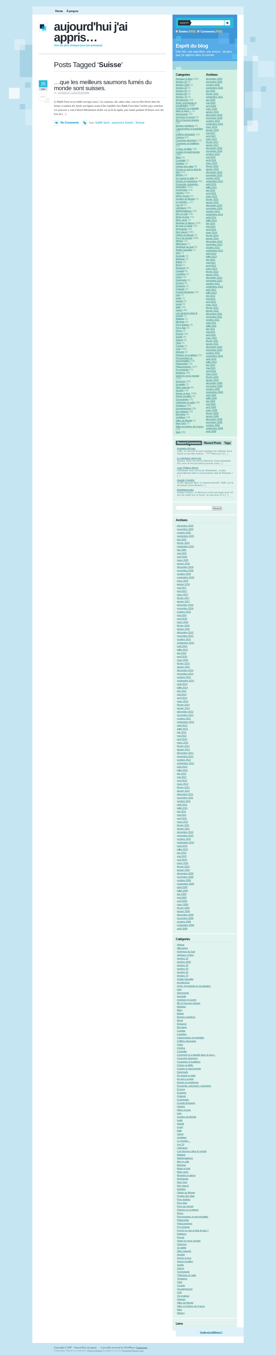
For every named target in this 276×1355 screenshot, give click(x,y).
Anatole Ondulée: (186, 480)
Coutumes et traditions (187, 143)
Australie (180, 256)
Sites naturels (183, 387)
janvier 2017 (212, 145)
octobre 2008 (213, 425)
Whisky (179, 175)
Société (179, 390)
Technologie (182, 399)
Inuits (178, 298)
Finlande (180, 289)
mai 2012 (210, 298)
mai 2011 (210, 332)
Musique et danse (185, 223)
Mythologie (181, 229)
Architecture (182, 100)
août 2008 (211, 431)
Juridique (180, 417)
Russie (179, 333)
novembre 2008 (214, 422)
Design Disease (94, 1350)
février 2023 (212, 94)
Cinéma (180, 137)
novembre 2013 (214, 244)
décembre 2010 (214, 347)
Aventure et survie (185, 117)
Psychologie (182, 369)
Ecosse (180, 283)
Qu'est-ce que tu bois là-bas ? (193, 1230)
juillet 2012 (211, 292)
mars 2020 (211, 109)
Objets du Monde (185, 235)
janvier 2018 (212, 130)
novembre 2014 (214, 208)
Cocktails (180, 160)
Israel (179, 304)
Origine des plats (184, 166)
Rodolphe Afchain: (186, 448)
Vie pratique (182, 411)
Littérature (181, 208)
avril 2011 (211, 335)
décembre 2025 (214, 78)
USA (178, 349)
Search (227, 22)
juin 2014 (210, 223)
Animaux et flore (184, 78)
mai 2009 (210, 404)
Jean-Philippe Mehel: (188, 468)
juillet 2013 (211, 256)
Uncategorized (183, 408)
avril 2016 (211, 160)
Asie (178, 253)
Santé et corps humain (187, 375)
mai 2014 (210, 226)
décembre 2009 (214, 383)
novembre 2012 (214, 280)
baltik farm (103, 122)
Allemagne (181, 244)
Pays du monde (184, 238)
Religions (180, 372)
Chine (179, 277)
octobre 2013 (213, 247)
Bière (178, 157)
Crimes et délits (184, 149)
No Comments (69, 122)
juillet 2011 (211, 325)
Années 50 (181, 91)
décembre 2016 (214, 148)
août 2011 (211, 322)
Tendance (181, 405)
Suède (179, 336)
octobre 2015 (213, 178)
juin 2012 (210, 295)
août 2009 (211, 395)
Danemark (181, 280)
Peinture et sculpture (186, 355)
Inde (178, 295)
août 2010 (211, 359)
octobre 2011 (213, 319)
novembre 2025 (214, 81)
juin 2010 (210, 365)
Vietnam (180, 352)
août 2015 (211, 184)
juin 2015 (210, 190)
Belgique (180, 259)
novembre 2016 (214, 151)
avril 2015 (211, 193)
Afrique (179, 240)
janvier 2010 (212, 380)
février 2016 (212, 166)
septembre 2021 (214, 97)
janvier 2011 (212, 344)
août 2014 (211, 217)
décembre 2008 (214, 419)
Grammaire (182, 189)
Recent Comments (189, 443)
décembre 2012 (214, 277)
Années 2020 (183, 84)
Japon (179, 310)
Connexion (141, 1347)
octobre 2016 (213, 154)
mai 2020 (210, 103)
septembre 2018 (214, 124)
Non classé (182, 232)
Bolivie (179, 262)
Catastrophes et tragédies (189, 128)
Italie (178, 307)
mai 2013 (210, 262)
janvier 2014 (212, 238)
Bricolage (180, 414)
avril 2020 (211, 106)
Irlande (179, 301)
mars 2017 (211, 139)
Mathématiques (184, 211)
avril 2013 (211, 265)
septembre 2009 (214, 392)
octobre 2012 (213, 283)
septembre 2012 (214, 286)
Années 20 (181, 81)
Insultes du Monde (185, 199)
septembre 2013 (214, 250)
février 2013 (212, 271)
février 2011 (212, 341)
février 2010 (212, 377)
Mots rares (181, 220)
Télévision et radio (185, 402)
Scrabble (180, 384)
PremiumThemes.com (133, 1350)
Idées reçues (183, 196)
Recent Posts (212, 443)
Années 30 (181, 88)
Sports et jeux (183, 393)
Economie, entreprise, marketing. (194, 1086)
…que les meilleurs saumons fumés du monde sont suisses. (103, 85)
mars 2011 (211, 338)
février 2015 (212, 199)
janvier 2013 (212, 274)
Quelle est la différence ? (211, 1332)
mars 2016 (211, 163)
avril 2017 (211, 136)
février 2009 (212, 413)
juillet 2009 (211, 398)
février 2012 (212, 307)
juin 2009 (210, 401)
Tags (227, 443)
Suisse (139, 122)
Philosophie (182, 363)
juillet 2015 (211, 187)
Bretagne (180, 268)
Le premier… (182, 202)
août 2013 (211, 253)
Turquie (180, 346)
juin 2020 (210, 100)
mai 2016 (210, 157)
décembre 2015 (214, 172)
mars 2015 (211, 196)
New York (181, 423)
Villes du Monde (184, 420)
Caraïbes (180, 274)
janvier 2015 (212, 202)
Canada (180, 271)
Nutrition (180, 163)
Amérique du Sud (185, 247)
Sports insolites (184, 396)
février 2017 (212, 142)
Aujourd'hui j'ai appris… (90, 32)
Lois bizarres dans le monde (192, 1151)
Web (178, 432)
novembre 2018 (214, 118)
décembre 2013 (214, 241)
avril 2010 (211, 371)
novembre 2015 (214, 175)
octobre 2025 (213, 84)
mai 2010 (210, 368)
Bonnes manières (185, 125)
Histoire (180, 193)
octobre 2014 (213, 211)
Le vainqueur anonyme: (189, 458)
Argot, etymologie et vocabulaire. (186, 104)
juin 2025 (210, 91)
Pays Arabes (182, 324)
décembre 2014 (214, 205)
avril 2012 (211, 301)
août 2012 (211, 289)
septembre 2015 (214, 181)
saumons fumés (122, 122)
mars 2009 (211, 410)
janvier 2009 (212, 416)
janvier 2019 (212, 112)
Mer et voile (182, 214)
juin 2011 (210, 329)
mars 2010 (211, 374)
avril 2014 (211, 229)
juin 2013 (210, 259)
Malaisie (180, 318)
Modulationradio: (185, 489)
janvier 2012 (212, 310)
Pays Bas (181, 327)
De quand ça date (185, 178)
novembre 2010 (214, 350)
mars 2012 (211, 304)
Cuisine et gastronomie (73, 92)
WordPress (129, 1347)
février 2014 (212, 235)
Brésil (179, 265)
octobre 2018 (213, 121)
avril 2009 (211, 407)
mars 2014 (211, 232)
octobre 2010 (213, 353)
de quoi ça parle (184, 225)
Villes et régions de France (190, 426)
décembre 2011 (214, 313)
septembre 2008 (214, 428)
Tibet (178, 342)
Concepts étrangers (186, 140)
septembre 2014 (214, 214)
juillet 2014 (211, 220)
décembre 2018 (214, 115)
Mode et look (182, 217)
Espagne (180, 286)
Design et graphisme (186, 181)
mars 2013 (211, 268)
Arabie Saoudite (184, 250)
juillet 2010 (211, 362)
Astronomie (182, 114)
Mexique (180, 321)
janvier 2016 (212, 169)
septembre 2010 (214, 356)
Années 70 (181, 97)
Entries (183, 31)
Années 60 (181, 94)
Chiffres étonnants (185, 134)
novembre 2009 (214, 386)
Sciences (180, 381)
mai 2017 (210, 133)
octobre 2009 (213, 389)
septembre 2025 (214, 88)
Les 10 (179, 205)
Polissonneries (183, 366)
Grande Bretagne (185, 292)
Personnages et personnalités (184, 359)
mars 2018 (211, 127)
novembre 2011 (214, 316)
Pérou (179, 330)
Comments (208, 31)
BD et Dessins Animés (187, 120)
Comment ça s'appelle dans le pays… (187, 109)
